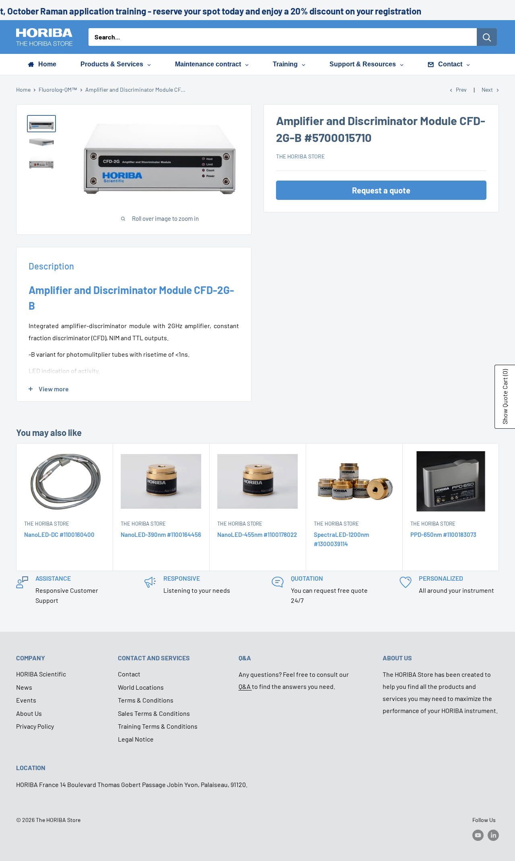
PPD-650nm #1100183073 (443, 534)
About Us (29, 713)
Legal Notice (136, 739)
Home (23, 89)
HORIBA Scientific (41, 674)
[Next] (499, 507)
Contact (129, 674)
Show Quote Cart (505, 396)
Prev (461, 89)
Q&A (245, 686)
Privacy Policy (35, 726)
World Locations (141, 687)
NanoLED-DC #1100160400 (59, 534)
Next (487, 89)
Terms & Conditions (145, 700)
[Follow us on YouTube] (478, 835)
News (24, 687)
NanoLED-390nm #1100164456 (161, 534)
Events (26, 700)
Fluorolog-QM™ (58, 89)
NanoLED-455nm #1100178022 (257, 534)
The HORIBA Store (300, 156)
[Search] (487, 37)
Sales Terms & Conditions (154, 713)
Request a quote (381, 190)
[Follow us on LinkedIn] (493, 835)
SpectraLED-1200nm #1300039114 (341, 539)
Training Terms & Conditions (158, 726)
